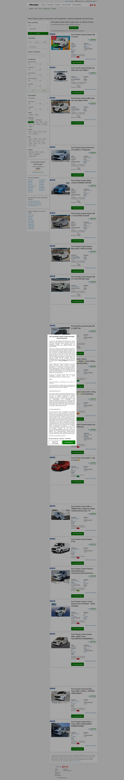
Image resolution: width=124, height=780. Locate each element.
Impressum (61, 438)
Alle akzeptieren (69, 442)
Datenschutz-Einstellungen (55, 442)
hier (52, 361)
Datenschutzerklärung (53, 438)
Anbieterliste (68, 438)
